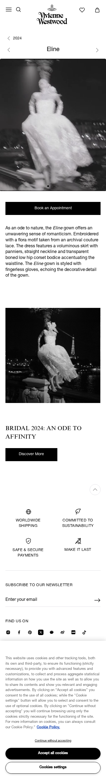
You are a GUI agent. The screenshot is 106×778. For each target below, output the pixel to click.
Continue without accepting (53, 740)
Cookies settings (53, 767)
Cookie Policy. (48, 727)
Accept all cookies (53, 753)
